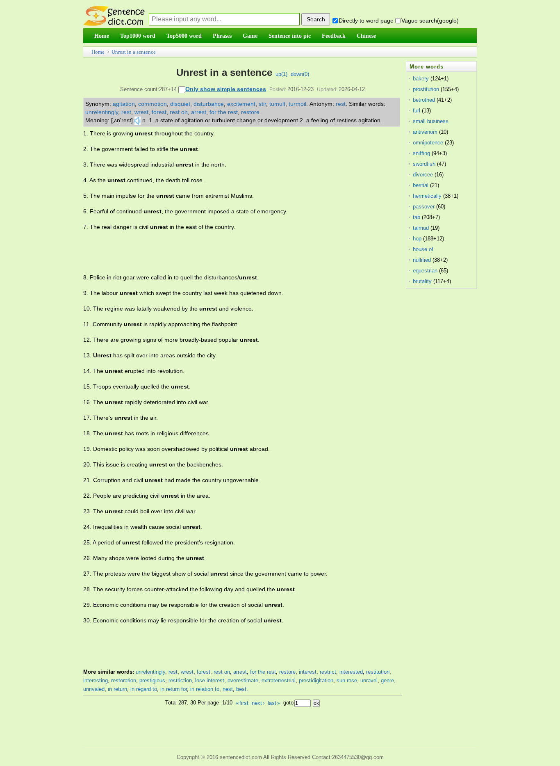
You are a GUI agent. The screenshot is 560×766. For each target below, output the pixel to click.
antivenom (425, 132)
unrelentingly (101, 112)
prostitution (426, 89)
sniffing (421, 153)
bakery (421, 78)
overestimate (243, 680)
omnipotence (428, 142)
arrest (198, 112)
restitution (377, 672)
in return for (173, 689)
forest (159, 112)
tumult (277, 104)
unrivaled (94, 689)
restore (250, 112)
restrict (328, 672)
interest (307, 672)
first (242, 703)
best (241, 689)
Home (98, 52)
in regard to (143, 689)
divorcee (423, 174)
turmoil (297, 104)
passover (424, 207)
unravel (369, 680)
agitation (124, 104)
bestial (420, 185)
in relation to (204, 689)
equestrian (425, 271)
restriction (180, 680)
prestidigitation (316, 680)
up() (281, 74)
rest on (179, 112)
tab (416, 217)
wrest (141, 112)
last (274, 703)
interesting (95, 680)
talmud (421, 228)
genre (387, 680)
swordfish (424, 164)
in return (117, 689)
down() (300, 74)
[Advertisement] (232, 252)
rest (341, 104)
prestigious (152, 680)
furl (416, 110)
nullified (422, 260)
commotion (152, 104)
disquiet (180, 104)
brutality (422, 281)
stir (262, 104)
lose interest (209, 680)
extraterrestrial (279, 680)
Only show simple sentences (225, 89)
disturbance (208, 104)
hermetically (427, 196)
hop (417, 239)
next (258, 703)
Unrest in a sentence (134, 52)
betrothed (424, 100)
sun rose (347, 680)
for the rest (223, 112)
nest (228, 689)
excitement (241, 104)
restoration (123, 680)
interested (351, 672)
